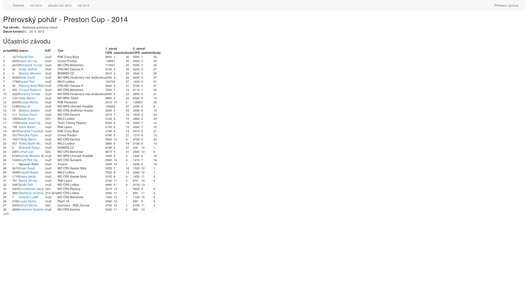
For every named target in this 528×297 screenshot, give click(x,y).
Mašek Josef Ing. (30, 123)
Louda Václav (27, 201)
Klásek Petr (26, 57)
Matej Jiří (25, 106)
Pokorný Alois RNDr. (32, 86)
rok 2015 (83, 5)
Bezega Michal (28, 102)
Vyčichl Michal (28, 205)
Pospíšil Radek (28, 172)
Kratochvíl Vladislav (31, 209)
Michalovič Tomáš (30, 65)
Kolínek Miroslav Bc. (32, 156)
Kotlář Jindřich (28, 69)
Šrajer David (27, 168)
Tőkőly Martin (27, 139)
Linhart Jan (26, 152)
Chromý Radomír (30, 90)
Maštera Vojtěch (29, 110)
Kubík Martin (27, 127)
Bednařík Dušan (29, 147)
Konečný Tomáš (29, 94)
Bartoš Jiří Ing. (28, 180)
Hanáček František (31, 131)
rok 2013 (36, 5)
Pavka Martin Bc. (30, 143)
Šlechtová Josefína (31, 193)
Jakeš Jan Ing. (28, 61)
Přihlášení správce (506, 5)
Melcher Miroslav (30, 73)
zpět (6, 213)
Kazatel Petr (27, 81)
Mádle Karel (26, 119)
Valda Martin (27, 98)
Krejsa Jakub (27, 176)
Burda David (27, 77)
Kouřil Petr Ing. (28, 160)
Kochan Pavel (28, 114)
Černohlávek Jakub (31, 189)
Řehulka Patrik (28, 135)
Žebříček (18, 5)
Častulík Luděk (28, 197)
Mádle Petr (26, 185)
